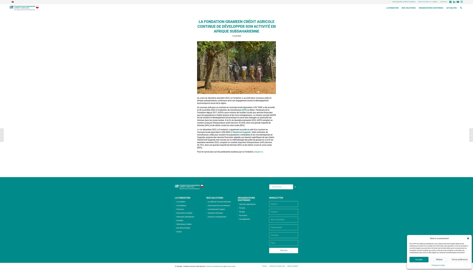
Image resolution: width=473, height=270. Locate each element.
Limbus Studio (231, 266)
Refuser (439, 259)
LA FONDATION (182, 197)
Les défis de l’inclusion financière (219, 202)
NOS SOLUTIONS (214, 197)
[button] (468, 238)
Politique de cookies (438, 265)
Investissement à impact (216, 209)
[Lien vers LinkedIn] (454, 2)
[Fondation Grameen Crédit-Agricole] (24, 8)
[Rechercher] (461, 8)
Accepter (419, 259)
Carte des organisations (247, 204)
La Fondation (180, 202)
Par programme (244, 219)
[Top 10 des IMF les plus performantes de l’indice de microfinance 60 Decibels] (471, 135)
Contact (443, 2)
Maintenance (220, 266)
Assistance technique (215, 213)
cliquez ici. (258, 152)
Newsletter (276, 197)
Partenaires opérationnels (404, 2)
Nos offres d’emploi (183, 228)
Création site (210, 266)
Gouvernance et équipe (184, 213)
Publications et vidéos (428, 2)
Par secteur (243, 215)
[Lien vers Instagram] (462, 2)
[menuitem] (404, 1)
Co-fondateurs (181, 205)
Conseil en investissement (217, 217)
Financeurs (180, 209)
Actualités (179, 220)
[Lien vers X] (450, 2)
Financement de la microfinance (219, 205)
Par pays (242, 208)
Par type (242, 212)
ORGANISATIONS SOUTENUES (246, 199)
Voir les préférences (460, 259)
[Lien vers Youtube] (458, 2)
